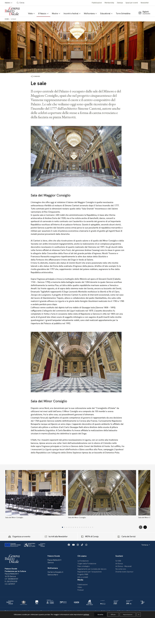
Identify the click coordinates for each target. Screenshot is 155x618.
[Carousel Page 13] (88, 527)
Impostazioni (127, 614)
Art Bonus (119, 563)
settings (86, 614)
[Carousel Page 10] (81, 527)
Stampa (120, 3)
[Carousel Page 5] (71, 527)
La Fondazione (83, 561)
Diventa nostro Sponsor (124, 572)
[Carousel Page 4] (68, 527)
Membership (109, 3)
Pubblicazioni (97, 3)
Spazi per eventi (132, 3)
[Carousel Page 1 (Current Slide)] (62, 527)
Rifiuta (113, 614)
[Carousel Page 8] (77, 527)
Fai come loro (121, 569)
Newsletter (145, 3)
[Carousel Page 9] (79, 527)
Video (80, 587)
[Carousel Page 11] (84, 527)
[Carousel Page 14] (90, 527)
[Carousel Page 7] (75, 527)
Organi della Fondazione (87, 563)
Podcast (81, 590)
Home (7, 19)
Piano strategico (84, 566)
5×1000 (118, 561)
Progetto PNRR (83, 574)
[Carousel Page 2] (64, 527)
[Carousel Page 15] (92, 527)
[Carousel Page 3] (66, 527)
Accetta (100, 614)
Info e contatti (83, 577)
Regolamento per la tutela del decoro (92, 569)
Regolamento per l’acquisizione (90, 572)
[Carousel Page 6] (73, 527)
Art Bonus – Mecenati (124, 566)
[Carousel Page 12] (86, 527)
